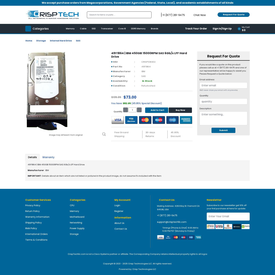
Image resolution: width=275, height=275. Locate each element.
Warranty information (37, 216)
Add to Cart (157, 110)
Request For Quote (233, 14)
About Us (119, 223)
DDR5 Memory (138, 28)
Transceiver (107, 28)
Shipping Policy (33, 222)
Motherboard (77, 216)
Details (32, 157)
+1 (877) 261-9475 (167, 215)
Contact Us (120, 228)
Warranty (48, 157)
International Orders (36, 234)
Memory (70, 28)
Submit (223, 130)
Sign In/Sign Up (222, 28)
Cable (83, 28)
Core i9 (122, 28)
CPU (72, 205)
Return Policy (32, 211)
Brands (154, 28)
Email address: (207, 79)
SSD (94, 28)
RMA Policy (31, 228)
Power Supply (77, 228)
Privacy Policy (32, 205)
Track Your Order (196, 28)
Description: (206, 108)
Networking (76, 222)
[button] (245, 28)
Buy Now (180, 110)
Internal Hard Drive (61, 40)
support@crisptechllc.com (172, 222)
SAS (78, 40)
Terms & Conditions (36, 239)
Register (118, 211)
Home (28, 40)
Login (117, 205)
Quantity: (204, 95)
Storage (41, 40)
